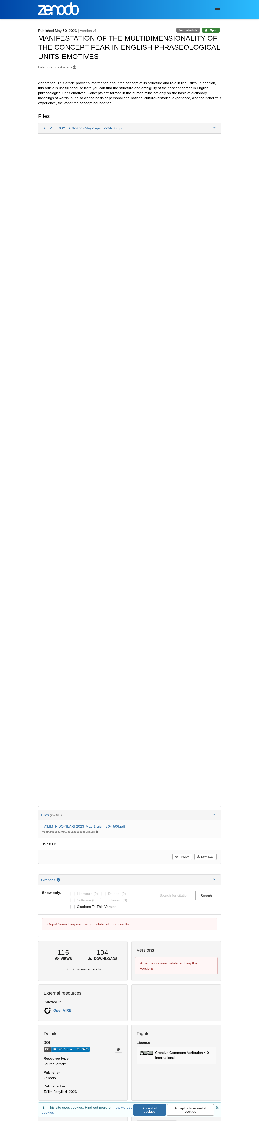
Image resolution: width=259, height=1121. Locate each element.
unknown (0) (117, 900)
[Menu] (217, 9)
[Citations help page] (59, 880)
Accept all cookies (149, 1109)
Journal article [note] (188, 30)
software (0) (87, 900)
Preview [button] (184, 856)
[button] (129, 128)
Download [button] (207, 856)
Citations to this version (96, 907)
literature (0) (87, 894)
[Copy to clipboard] (118, 1049)
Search (206, 896)
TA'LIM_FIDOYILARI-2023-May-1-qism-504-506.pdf (83, 826)
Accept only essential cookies (190, 1109)
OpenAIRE (62, 1010)
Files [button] (52, 815)
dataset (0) (117, 894)
